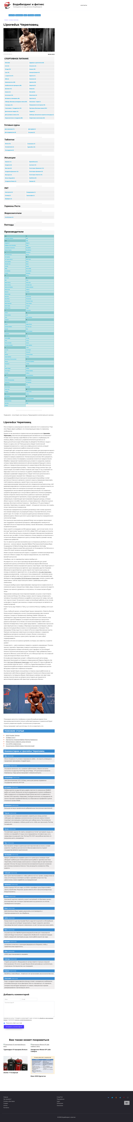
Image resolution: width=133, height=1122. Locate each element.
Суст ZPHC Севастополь (13, 744)
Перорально (19, 15)
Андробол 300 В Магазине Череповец (26, 578)
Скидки (5, 1103)
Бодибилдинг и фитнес (28, 4)
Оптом (5, 1105)
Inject (25, 15)
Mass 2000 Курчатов (38, 1076)
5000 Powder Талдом (13, 735)
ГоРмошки (31, 15)
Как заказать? (7, 1099)
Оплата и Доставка (9, 1101)
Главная (5, 1097)
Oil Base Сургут (10, 737)
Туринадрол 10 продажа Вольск (15, 1049)
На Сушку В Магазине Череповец (18, 662)
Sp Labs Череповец (45, 572)
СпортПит (12, 15)
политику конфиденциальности (23, 1020)
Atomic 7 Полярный (10, 1072)
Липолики (37, 15)
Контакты (84, 5)
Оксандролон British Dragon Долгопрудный (20, 746)
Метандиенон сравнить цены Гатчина (18, 741)
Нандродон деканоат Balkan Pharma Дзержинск (22, 739)
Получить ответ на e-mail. (14, 1023)
